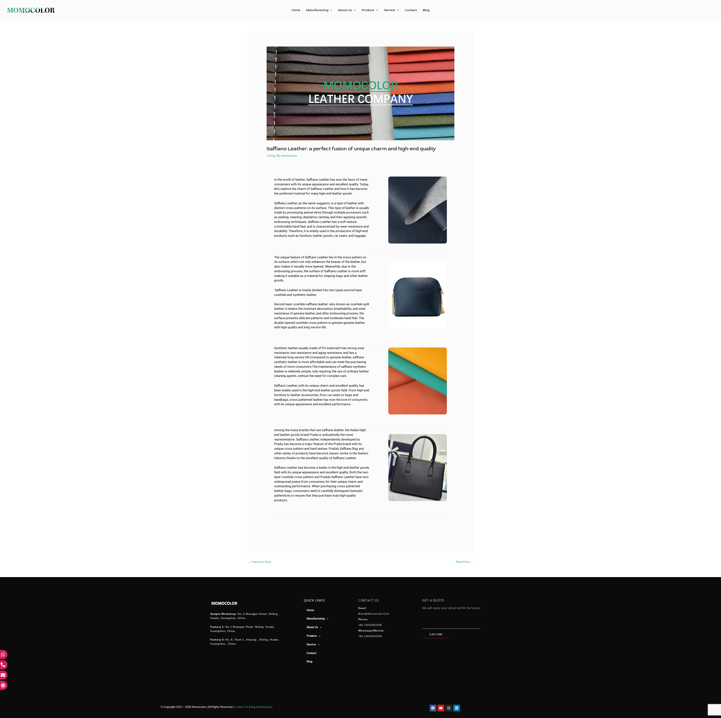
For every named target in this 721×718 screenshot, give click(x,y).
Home (296, 10)
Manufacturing (317, 10)
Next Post (464, 562)
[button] (330, 10)
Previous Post (259, 562)
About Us (345, 10)
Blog (426, 10)
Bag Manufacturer (262, 706)
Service (389, 10)
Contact (411, 10)
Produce (368, 10)
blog (271, 155)
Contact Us (241, 706)
